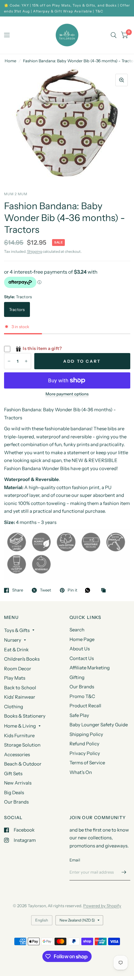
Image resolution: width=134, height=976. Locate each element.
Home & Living (20, 726)
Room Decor (17, 669)
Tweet (45, 590)
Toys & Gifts (17, 630)
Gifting (76, 677)
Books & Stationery (24, 716)
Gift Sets (13, 773)
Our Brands (16, 802)
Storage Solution (22, 745)
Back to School (20, 688)
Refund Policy (84, 744)
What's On (80, 772)
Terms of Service (87, 763)
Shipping (34, 251)
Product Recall (85, 706)
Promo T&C (82, 696)
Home (10, 60)
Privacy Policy (84, 753)
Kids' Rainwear (19, 697)
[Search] (113, 35)
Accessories (17, 754)
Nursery (12, 640)
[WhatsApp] (89, 590)
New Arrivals (17, 783)
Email (74, 859)
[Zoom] (121, 80)
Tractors (17, 309)
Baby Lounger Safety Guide (98, 725)
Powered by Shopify (102, 905)
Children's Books (22, 659)
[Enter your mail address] (124, 872)
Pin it (72, 590)
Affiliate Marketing (89, 668)
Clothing (13, 707)
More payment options (67, 394)
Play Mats (14, 678)
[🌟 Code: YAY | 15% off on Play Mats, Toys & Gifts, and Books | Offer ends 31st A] (67, 8)
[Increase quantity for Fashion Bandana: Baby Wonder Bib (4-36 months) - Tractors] (26, 361)
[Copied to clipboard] (105, 590)
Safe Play (79, 715)
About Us (79, 649)
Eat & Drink (16, 650)
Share (17, 590)
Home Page (81, 639)
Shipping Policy (86, 734)
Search (76, 630)
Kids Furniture (19, 735)
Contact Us (81, 658)
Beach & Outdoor (22, 764)
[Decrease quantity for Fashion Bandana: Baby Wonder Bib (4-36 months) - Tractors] (9, 361)
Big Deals (14, 792)
